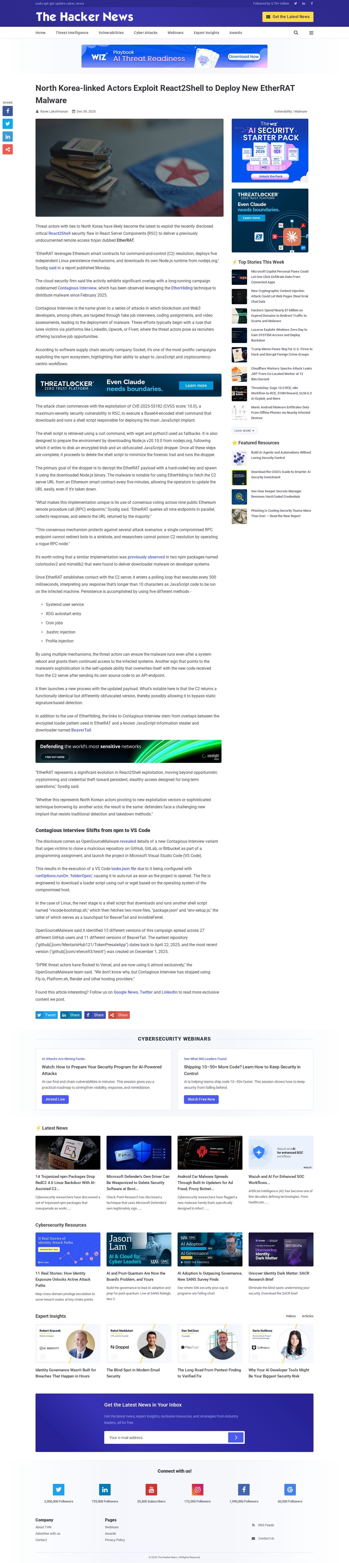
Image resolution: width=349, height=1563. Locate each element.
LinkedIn (170, 992)
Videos (291, 1316)
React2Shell (60, 233)
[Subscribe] (235, 1437)
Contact (41, 1540)
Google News (126, 992)
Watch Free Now (201, 1099)
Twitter (146, 992)
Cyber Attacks (145, 33)
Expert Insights (206, 33)
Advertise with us (48, 1533)
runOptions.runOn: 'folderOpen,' (64, 875)
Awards (235, 33)
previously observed (146, 557)
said (52, 267)
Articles (307, 1316)
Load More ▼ (245, 430)
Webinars (175, 33)
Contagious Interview (77, 288)
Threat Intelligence (72, 33)
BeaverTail (81, 730)
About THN (43, 1527)
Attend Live (55, 1099)
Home (40, 33)
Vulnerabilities (111, 33)
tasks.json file (123, 868)
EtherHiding (182, 288)
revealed (128, 841)
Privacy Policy (115, 1540)
